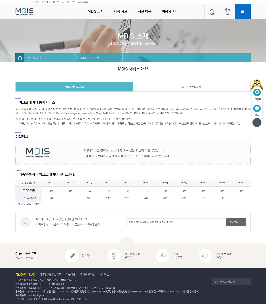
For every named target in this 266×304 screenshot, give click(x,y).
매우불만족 (93, 224)
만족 (56, 224)
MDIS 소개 (34, 57)
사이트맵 (104, 274)
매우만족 (43, 224)
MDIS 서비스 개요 (91, 57)
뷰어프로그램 (87, 274)
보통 (66, 224)
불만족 (78, 224)
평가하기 (234, 222)
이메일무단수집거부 (50, 274)
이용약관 (70, 274)
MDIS (33, 12)
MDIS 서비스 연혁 (191, 86)
